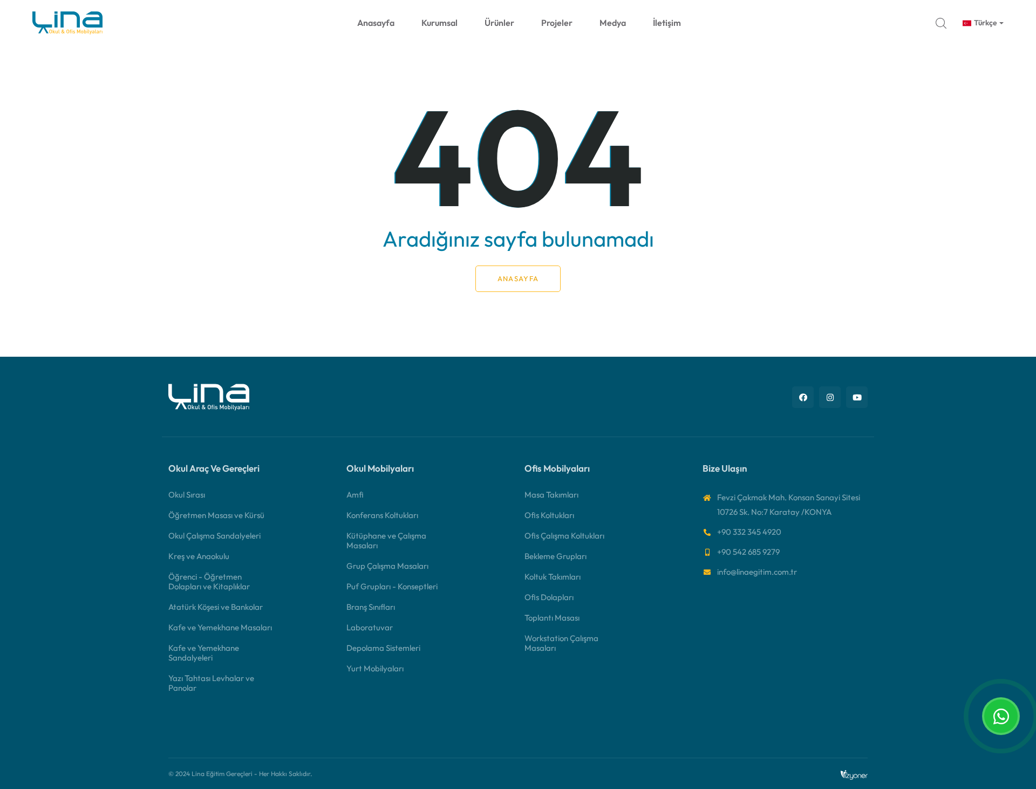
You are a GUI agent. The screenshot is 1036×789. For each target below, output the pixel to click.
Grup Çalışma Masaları (387, 566)
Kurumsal (439, 22)
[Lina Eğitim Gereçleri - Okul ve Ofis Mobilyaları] (208, 396)
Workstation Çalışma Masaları (561, 643)
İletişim (667, 22)
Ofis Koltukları (549, 515)
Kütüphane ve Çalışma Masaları (386, 540)
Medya (612, 22)
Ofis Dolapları (549, 597)
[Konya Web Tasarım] (854, 773)
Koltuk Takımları (552, 577)
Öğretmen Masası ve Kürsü (216, 515)
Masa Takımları (551, 494)
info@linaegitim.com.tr (757, 572)
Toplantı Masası (552, 618)
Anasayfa (375, 22)
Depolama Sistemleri (383, 648)
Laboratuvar (369, 627)
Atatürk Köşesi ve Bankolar (215, 607)
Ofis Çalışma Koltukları (564, 535)
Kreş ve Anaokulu (198, 556)
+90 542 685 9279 (748, 552)
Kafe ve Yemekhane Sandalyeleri (203, 653)
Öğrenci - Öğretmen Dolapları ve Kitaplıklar (209, 581)
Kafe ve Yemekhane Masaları (220, 627)
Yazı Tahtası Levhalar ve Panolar (211, 683)
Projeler (556, 22)
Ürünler (499, 22)
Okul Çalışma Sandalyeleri (214, 535)
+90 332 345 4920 (749, 532)
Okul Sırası (186, 494)
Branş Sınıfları (370, 607)
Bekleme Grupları (555, 556)
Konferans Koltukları (382, 515)
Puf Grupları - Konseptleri (392, 586)
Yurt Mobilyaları (375, 668)
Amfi (355, 494)
